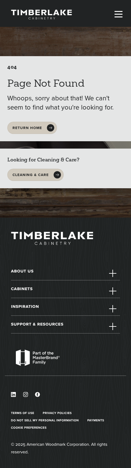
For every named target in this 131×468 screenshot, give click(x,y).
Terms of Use (22, 413)
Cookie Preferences (29, 427)
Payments (95, 420)
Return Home (27, 128)
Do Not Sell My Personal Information (45, 420)
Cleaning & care (30, 175)
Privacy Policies (57, 413)
